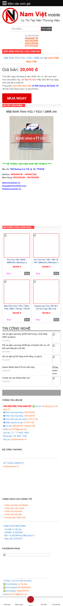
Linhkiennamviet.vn (19, 439)
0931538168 (31, 43)
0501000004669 (24, 587)
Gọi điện (44, 604)
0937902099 (31, 40)
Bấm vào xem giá (19, 3)
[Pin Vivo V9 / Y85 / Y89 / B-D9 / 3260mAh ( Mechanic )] (46, 245)
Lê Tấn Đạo (22, 584)
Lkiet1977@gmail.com (17, 429)
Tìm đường (56, 604)
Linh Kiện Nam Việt (21, 86)
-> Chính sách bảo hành (12, 511)
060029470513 (23, 591)
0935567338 (30, 426)
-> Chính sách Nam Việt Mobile (15, 505)
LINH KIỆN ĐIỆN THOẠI (13, 406)
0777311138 (31, 45)
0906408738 (31, 38)
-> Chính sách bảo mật (12, 514)
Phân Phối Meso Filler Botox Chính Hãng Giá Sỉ (22, 470)
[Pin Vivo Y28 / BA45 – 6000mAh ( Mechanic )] (17, 245)
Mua (9, 273)
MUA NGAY (17, 98)
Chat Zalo (7, 604)
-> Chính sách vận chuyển (13, 508)
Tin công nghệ (16, 328)
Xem (27, 273)
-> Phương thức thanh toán (14, 517)
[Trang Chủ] (30, 601)
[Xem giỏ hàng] (57, 29)
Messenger (19, 604)
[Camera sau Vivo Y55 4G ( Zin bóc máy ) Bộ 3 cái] (46, 292)
